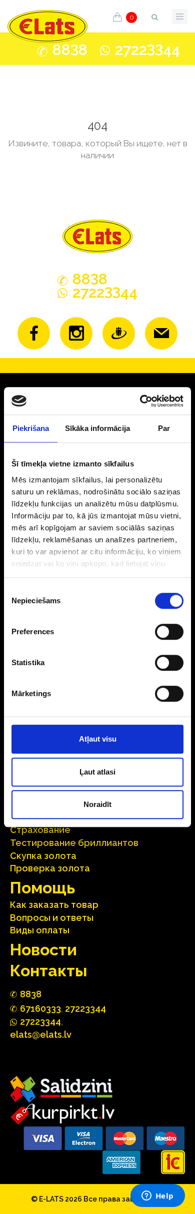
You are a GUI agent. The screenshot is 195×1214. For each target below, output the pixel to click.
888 (70, 49)
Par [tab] (164, 428)
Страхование (40, 829)
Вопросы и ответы (52, 917)
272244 (147, 49)
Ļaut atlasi (98, 772)
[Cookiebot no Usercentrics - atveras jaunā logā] (140, 401)
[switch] (169, 632)
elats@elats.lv (41, 1034)
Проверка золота (50, 868)
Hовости (43, 949)
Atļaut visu (97, 739)
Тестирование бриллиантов (74, 842)
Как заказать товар (54, 904)
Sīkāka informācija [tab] (97, 428)
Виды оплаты (40, 930)
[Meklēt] (155, 15)
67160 (40, 1008)
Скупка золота (43, 855)
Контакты (48, 970)
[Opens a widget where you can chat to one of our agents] (157, 1196)
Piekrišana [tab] (31, 428)
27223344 (85, 1008)
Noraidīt (98, 804)
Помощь (42, 887)
